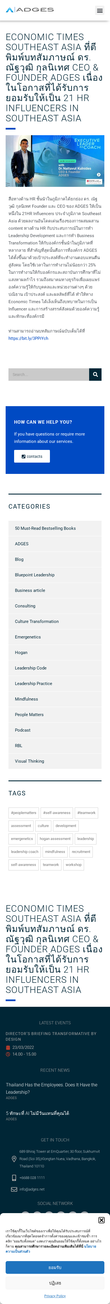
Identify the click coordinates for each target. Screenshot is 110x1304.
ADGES (21, 543)
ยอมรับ (55, 1267)
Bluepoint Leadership (34, 574)
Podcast (22, 730)
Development (66, 826)
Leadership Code (31, 668)
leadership (85, 839)
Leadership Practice (33, 683)
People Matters (29, 714)
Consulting (25, 606)
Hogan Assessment (55, 839)
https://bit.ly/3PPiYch (28, 338)
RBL (18, 745)
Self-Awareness (23, 865)
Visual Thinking (29, 761)
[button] (101, 1220)
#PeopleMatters (23, 813)
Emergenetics (28, 637)
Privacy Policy (55, 1296)
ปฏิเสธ (55, 1283)
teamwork (51, 865)
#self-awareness (57, 813)
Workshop (74, 865)
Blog (19, 559)
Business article (30, 590)
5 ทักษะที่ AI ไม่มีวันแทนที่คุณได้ (37, 1113)
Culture (43, 826)
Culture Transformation (37, 621)
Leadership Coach (24, 852)
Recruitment (81, 852)
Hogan (21, 652)
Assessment (21, 826)
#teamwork (86, 813)
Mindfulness (26, 699)
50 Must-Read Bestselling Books (45, 528)
